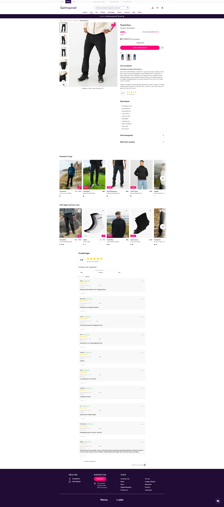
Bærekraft (148, 484)
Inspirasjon (148, 490)
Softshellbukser (84, 20)
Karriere (147, 487)
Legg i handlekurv (140, 48)
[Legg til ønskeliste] (162, 48)
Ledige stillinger (150, 481)
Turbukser (75, 20)
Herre (61, 20)
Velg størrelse (140, 42)
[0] (157, 8)
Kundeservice (125, 479)
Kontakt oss (100, 479)
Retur (122, 484)
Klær (65, 20)
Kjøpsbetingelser (126, 487)
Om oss (147, 479)
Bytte (122, 481)
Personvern (124, 490)
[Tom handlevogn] (162, 8)
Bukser (70, 20)
